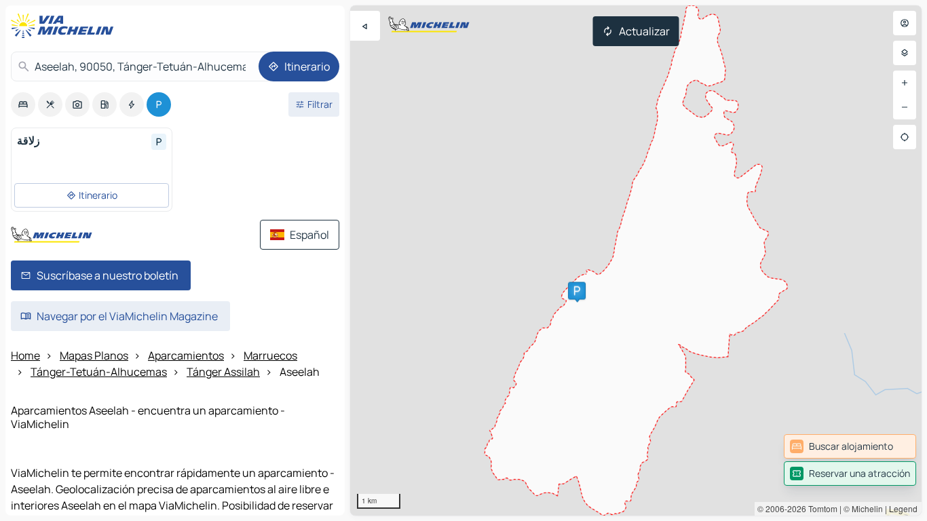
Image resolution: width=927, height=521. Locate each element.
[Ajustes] (904, 53)
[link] (850, 446)
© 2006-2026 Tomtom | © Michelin (820, 508)
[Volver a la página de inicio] (65, 26)
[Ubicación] (904, 137)
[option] (23, 104)
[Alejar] (904, 107)
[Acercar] (904, 83)
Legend (903, 508)
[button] (577, 291)
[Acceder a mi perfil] (904, 23)
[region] (636, 260)
